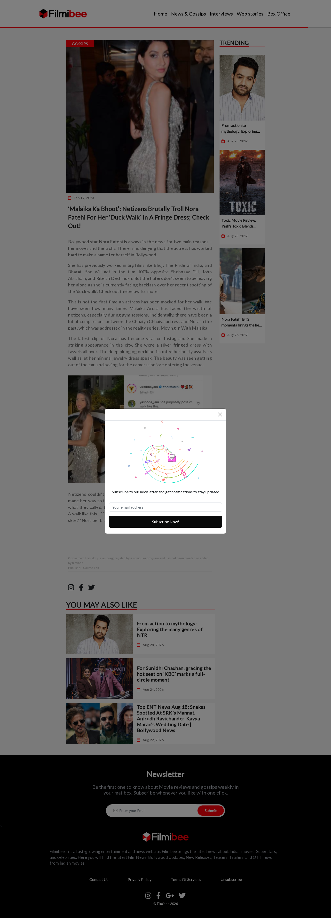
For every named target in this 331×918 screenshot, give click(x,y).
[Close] (220, 414)
